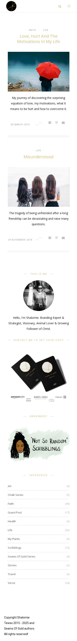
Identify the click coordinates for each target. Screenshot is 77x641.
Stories (12, 565)
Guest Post (15, 512)
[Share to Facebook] (50, 122)
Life (45, 30)
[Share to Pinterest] (56, 122)
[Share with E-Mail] (63, 122)
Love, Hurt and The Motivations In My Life (38, 38)
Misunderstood (38, 156)
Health (12, 521)
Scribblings (14, 547)
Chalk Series (15, 495)
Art (9, 486)
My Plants (14, 539)
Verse (11, 583)
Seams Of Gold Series (21, 556)
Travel (12, 574)
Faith (32, 30)
